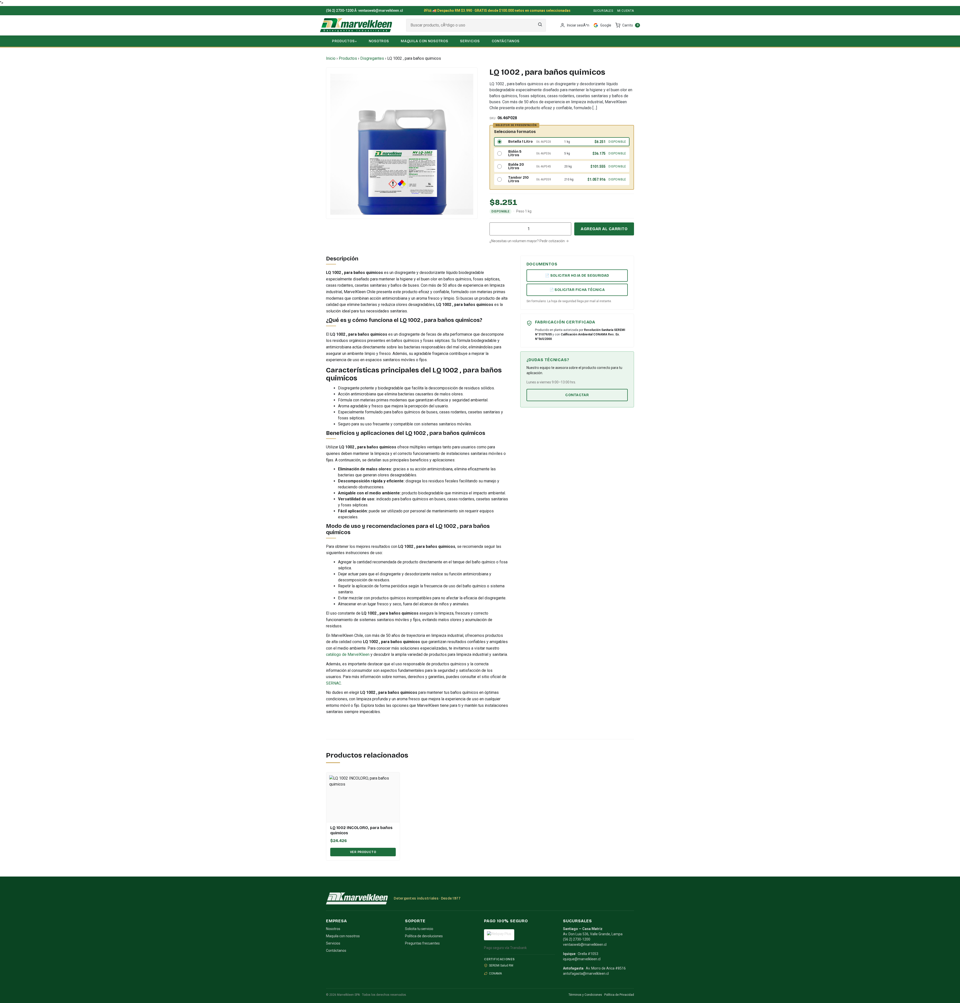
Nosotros (333, 929)
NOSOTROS (379, 41)
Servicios (333, 943)
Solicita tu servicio (419, 929)
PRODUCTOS (343, 41)
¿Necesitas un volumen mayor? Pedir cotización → (529, 241)
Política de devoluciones (424, 936)
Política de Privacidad (619, 995)
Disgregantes (372, 58)
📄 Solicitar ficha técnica (577, 290)
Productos (348, 58)
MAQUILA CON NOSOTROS (424, 41)
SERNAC (333, 683)
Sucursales (603, 10)
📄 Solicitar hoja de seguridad (577, 275)
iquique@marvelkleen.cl (581, 959)
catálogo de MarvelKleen (348, 654)
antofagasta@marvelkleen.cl (586, 974)
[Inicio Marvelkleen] (356, 25)
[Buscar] (540, 25)
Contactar (577, 395)
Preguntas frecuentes (422, 943)
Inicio (331, 58)
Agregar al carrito (604, 228)
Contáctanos (336, 951)
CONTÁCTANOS (506, 41)
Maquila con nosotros (343, 936)
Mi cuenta (625, 10)
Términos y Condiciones (585, 995)
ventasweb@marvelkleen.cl (380, 10)
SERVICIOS (470, 41)
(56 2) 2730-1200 (340, 10)
